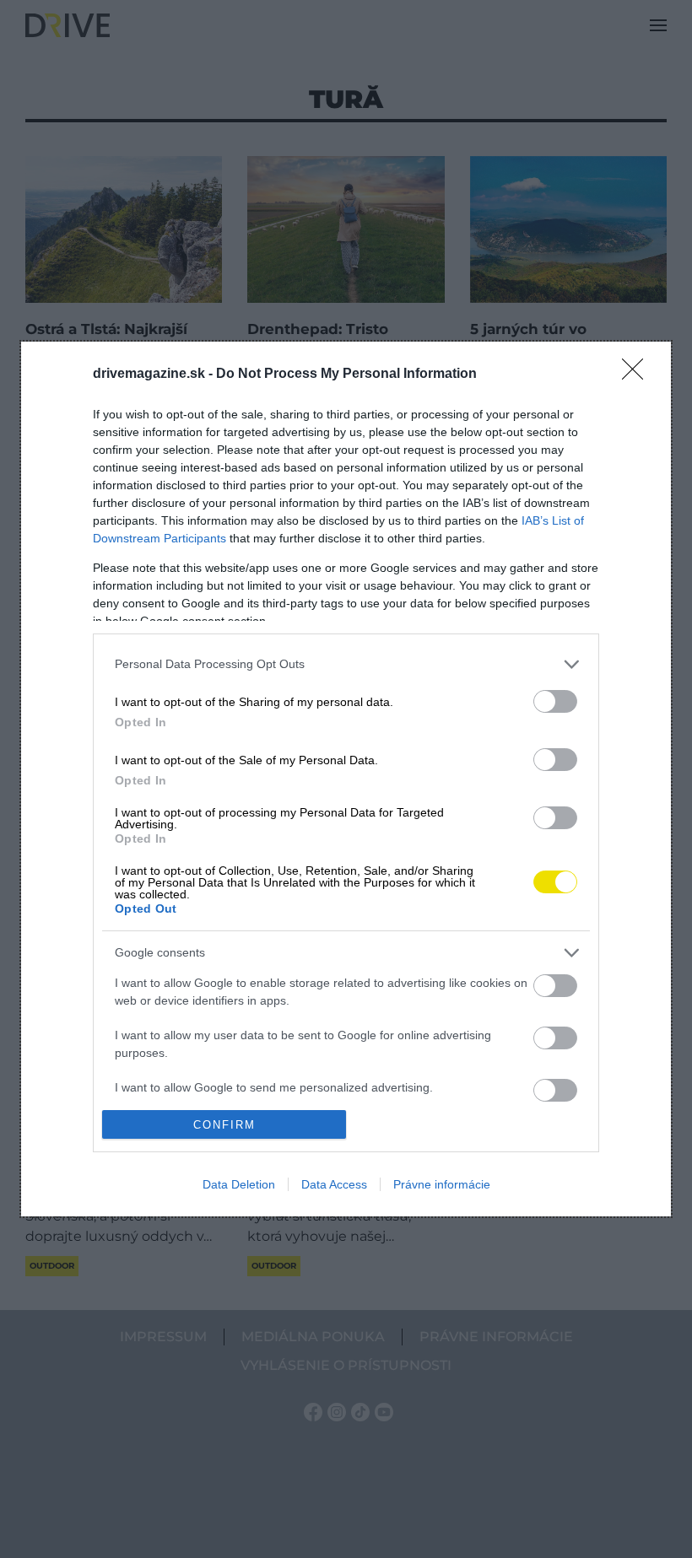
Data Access (334, 1184)
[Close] (638, 375)
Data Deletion (239, 1184)
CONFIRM (224, 1125)
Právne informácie (441, 1184)
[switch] (555, 701)
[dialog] (346, 779)
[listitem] (346, 664)
